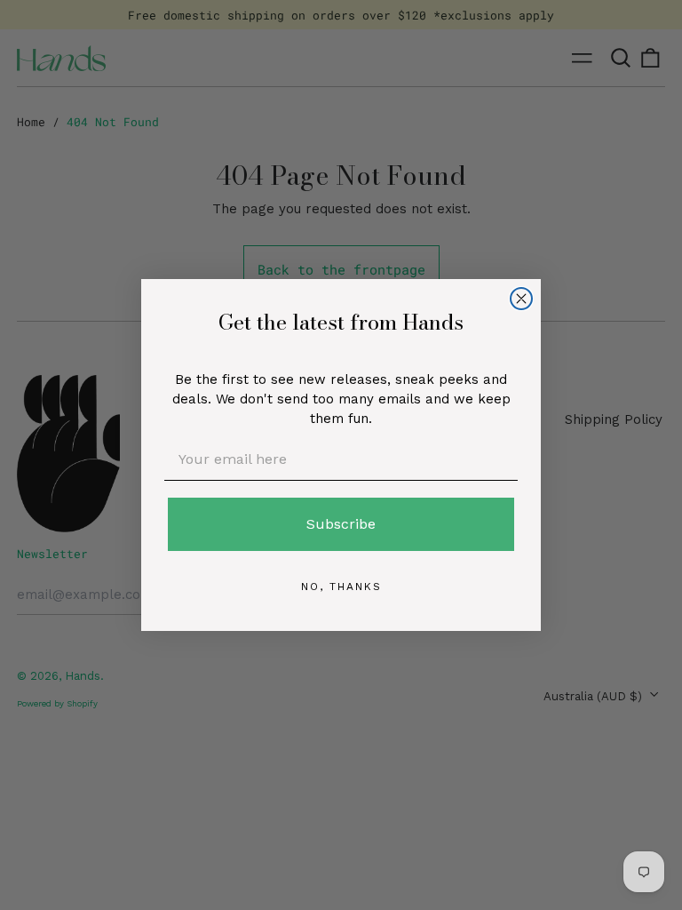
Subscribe (341, 523)
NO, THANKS (341, 586)
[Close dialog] (521, 298)
